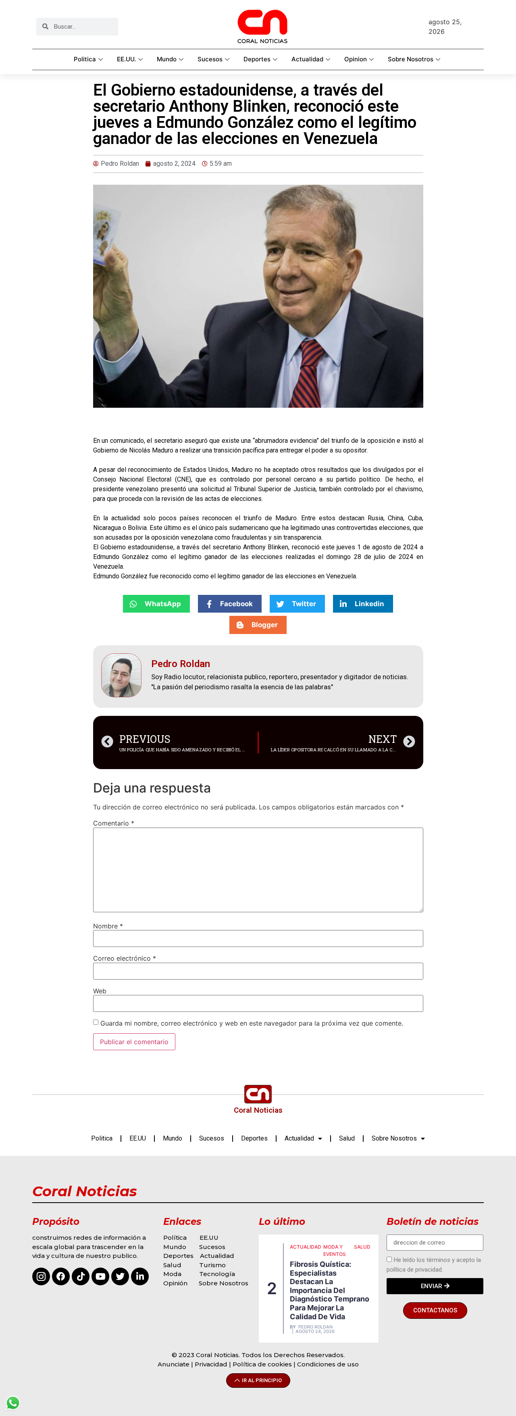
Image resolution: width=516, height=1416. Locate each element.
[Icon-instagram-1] (41, 1276)
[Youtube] (100, 1276)
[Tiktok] (80, 1276)
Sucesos (210, 59)
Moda (172, 1274)
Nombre (108, 926)
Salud (347, 1138)
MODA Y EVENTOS (334, 1250)
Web (99, 991)
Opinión (176, 1283)
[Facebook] (61, 1276)
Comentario (113, 823)
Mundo (167, 59)
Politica (85, 59)
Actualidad (307, 59)
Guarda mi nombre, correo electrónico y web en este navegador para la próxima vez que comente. (251, 1023)
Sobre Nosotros (410, 59)
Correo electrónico (124, 958)
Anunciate (173, 1364)
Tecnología (217, 1274)
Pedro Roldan (315, 1327)
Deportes (256, 59)
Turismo (212, 1265)
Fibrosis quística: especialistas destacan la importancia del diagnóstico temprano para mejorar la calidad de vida (329, 1290)
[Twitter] (120, 1276)
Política (175, 1237)
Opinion (355, 59)
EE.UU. (126, 59)
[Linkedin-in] (140, 1276)
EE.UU (137, 1138)
